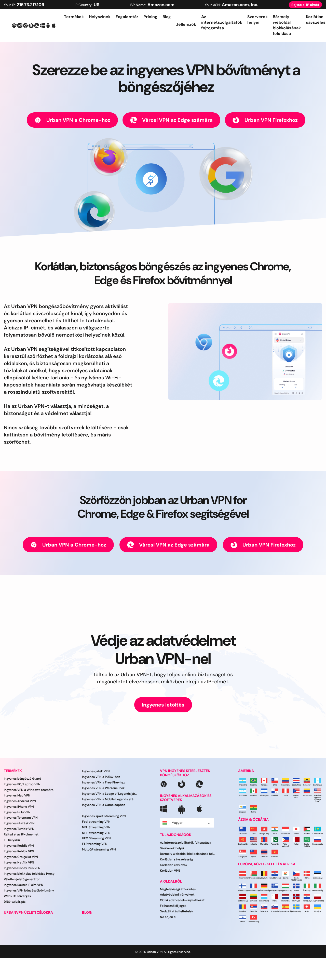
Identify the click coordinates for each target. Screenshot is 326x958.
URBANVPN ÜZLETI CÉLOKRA (28, 912)
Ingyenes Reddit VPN (19, 846)
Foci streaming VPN (96, 822)
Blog (166, 16)
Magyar (177, 823)
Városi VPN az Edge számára (177, 120)
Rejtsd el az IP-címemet (21, 834)
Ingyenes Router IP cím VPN (23, 885)
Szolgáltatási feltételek (176, 911)
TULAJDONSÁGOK (175, 835)
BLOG (87, 912)
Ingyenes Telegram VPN (21, 818)
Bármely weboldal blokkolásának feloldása (287, 25)
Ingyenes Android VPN (20, 801)
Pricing (150, 16)
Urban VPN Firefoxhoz (271, 120)
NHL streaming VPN (96, 833)
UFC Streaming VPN (96, 838)
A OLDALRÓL (171, 881)
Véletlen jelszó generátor (22, 879)
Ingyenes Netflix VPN (19, 862)
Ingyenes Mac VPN (17, 795)
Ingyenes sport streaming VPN (104, 816)
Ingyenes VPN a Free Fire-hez (103, 782)
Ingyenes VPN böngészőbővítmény (29, 890)
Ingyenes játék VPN (96, 771)
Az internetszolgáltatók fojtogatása (221, 22)
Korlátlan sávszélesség (176, 859)
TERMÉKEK (13, 771)
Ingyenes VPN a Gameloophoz (103, 805)
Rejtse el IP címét (305, 5)
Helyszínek (100, 16)
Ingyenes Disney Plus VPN (22, 868)
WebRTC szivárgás (17, 896)
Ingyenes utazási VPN (19, 823)
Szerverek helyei (257, 19)
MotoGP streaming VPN (99, 849)
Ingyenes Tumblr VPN (19, 829)
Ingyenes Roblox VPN (19, 851)
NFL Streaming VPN (96, 827)
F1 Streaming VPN (94, 844)
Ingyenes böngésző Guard (22, 779)
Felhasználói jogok (173, 906)
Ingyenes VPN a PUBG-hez (101, 777)
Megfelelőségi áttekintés (178, 889)
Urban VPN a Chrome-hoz (78, 120)
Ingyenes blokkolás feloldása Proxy (29, 874)
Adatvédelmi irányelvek (177, 895)
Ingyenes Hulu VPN (17, 812)
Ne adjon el (168, 917)
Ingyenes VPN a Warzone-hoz (103, 788)
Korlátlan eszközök (173, 865)
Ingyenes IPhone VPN (19, 807)
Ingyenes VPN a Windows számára (28, 790)
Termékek (74, 16)
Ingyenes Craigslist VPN (21, 857)
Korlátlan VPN (170, 871)
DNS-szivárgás (14, 902)
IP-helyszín (12, 840)
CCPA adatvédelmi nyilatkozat (182, 900)
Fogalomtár (127, 16)
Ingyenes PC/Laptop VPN (22, 784)
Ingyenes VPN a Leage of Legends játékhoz (109, 794)
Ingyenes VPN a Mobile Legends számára (109, 799)
